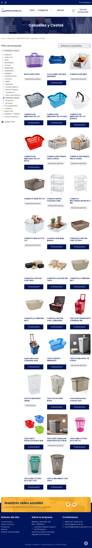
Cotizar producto (57, 83)
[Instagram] (6, 2)
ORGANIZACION (22, 38)
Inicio (32, 10)
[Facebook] (2, 2)
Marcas (60, 10)
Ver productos (30, 405)
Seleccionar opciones (32, 79)
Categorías (43, 10)
